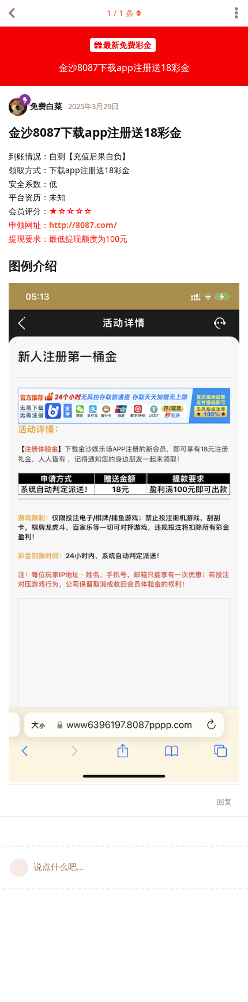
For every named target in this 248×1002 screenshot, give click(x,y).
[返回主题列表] (11, 13)
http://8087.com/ (83, 224)
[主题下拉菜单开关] (236, 13)
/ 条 (120, 13)
